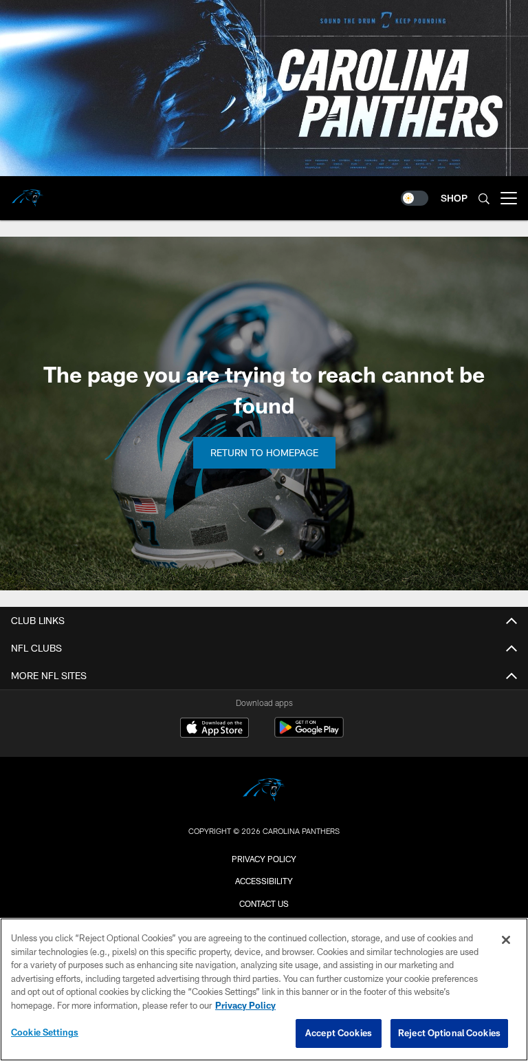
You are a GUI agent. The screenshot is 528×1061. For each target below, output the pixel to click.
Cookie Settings (44, 1032)
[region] (264, 989)
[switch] (414, 198)
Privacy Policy (264, 859)
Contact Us (264, 903)
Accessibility (264, 881)
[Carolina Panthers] (264, 791)
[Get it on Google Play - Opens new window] (309, 734)
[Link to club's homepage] (27, 193)
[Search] (484, 198)
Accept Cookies (338, 1032)
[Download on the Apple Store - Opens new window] (214, 729)
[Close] (506, 940)
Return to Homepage (264, 452)
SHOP (454, 198)
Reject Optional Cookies (449, 1032)
